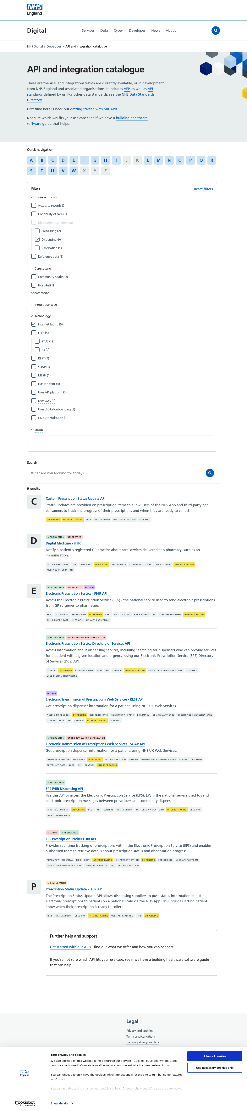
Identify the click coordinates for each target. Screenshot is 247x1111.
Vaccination (119, 564)
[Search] (210, 473)
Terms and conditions (141, 1036)
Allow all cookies (214, 1056)
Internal (52, 833)
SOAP (72, 765)
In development (56, 883)
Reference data (84, 670)
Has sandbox (102, 519)
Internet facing (73, 519)
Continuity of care (141, 564)
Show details (59, 1103)
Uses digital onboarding (62, 676)
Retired (89, 587)
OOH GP (51, 670)
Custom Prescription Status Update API (75, 498)
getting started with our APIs (93, 109)
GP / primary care (58, 564)
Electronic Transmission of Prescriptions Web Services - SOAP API (95, 744)
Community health (122, 715)
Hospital (67, 860)
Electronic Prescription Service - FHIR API (76, 593)
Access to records (58, 715)
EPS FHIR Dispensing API (64, 789)
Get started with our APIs (70, 947)
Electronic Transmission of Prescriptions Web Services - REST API (94, 699)
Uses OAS (144, 519)
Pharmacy (86, 564)
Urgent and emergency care (165, 670)
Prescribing (79, 614)
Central (126, 614)
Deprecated (74, 537)
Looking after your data (142, 1042)
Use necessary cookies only (214, 1067)
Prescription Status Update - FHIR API (74, 889)
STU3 (168, 564)
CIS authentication (97, 620)
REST (88, 519)
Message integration (60, 570)
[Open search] (215, 30)
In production (55, 537)
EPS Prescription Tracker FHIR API (71, 839)
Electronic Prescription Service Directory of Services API (88, 643)
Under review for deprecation (86, 637)
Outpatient (62, 614)
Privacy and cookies (139, 1031)
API (116, 614)
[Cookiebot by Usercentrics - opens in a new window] (25, 1103)
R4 (154, 614)
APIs (127, 89)
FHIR (74, 564)
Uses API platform (124, 519)
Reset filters (203, 189)
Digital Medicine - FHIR (63, 543)
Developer (54, 46)
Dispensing (53, 519)
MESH (159, 564)
